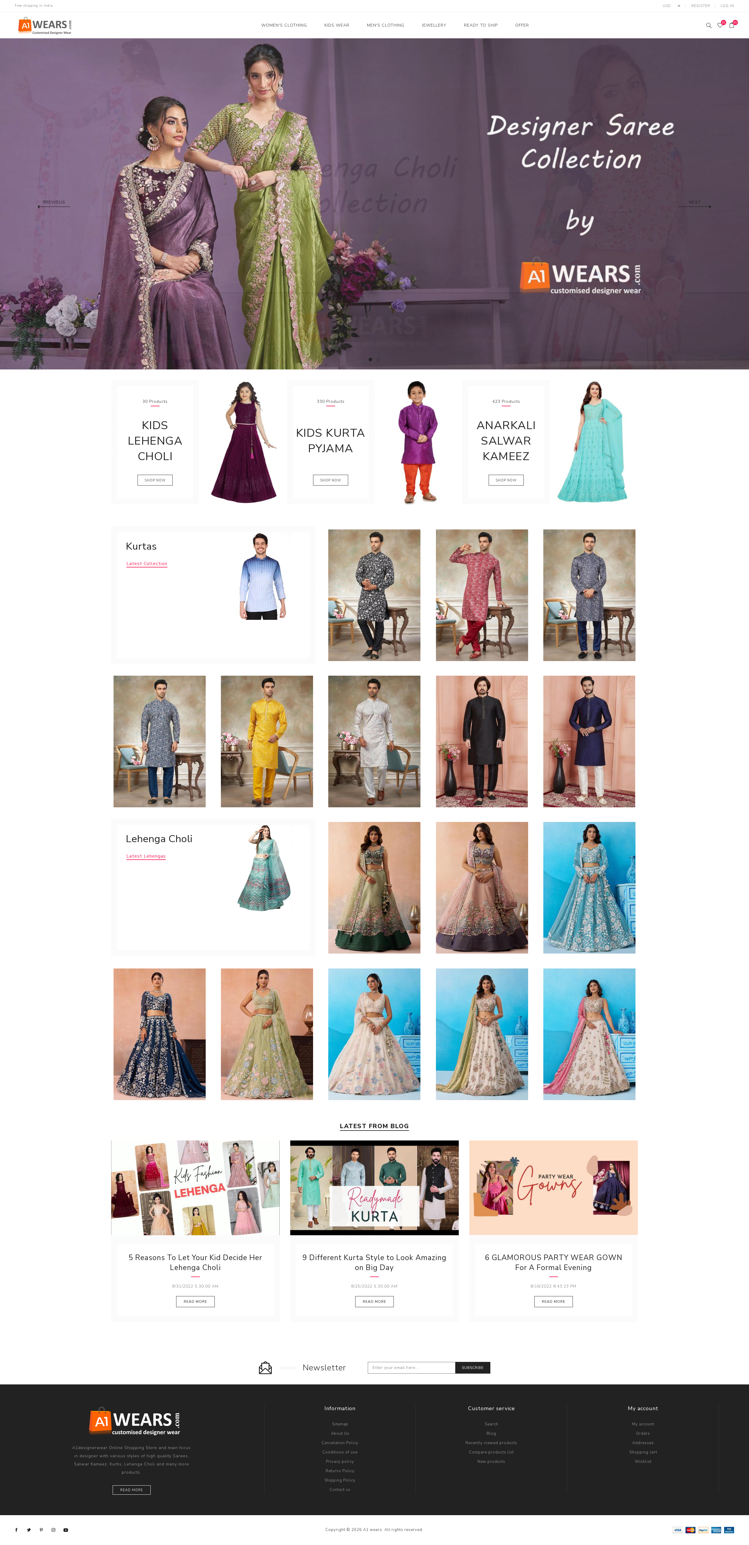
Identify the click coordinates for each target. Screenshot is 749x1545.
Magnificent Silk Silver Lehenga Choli (374, 1030)
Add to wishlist (380, 648)
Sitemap (340, 1424)
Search (491, 1424)
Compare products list (491, 1452)
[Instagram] (53, 1530)
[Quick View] (356, 648)
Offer (522, 25)
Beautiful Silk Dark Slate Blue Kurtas (589, 734)
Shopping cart (643, 1452)
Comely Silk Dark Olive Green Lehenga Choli (374, 883)
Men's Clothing (385, 25)
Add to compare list (368, 648)
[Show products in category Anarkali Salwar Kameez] (594, 442)
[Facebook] (16, 1530)
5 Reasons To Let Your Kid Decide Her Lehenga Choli (195, 1263)
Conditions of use (340, 1452)
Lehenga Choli (159, 839)
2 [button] (378, 359)
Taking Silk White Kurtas (374, 734)
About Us (340, 1433)
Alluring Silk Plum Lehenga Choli (482, 881)
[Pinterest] (41, 1530)
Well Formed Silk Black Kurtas (482, 734)
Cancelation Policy (340, 1443)
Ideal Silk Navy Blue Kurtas (589, 588)
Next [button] (695, 202)
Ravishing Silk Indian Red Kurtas (482, 588)
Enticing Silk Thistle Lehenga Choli (482, 1027)
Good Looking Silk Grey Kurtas (159, 734)
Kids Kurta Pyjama (330, 440)
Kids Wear (336, 25)
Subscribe (473, 1367)
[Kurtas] (261, 576)
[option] (374, 203)
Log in (727, 6)
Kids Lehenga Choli (155, 441)
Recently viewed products (491, 1443)
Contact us (340, 1489)
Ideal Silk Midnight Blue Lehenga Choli (160, 1030)
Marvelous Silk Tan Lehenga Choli (267, 1027)
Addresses (643, 1443)
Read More (195, 1301)
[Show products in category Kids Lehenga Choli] (242, 442)
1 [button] (370, 359)
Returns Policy (340, 1471)
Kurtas (141, 546)
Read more (131, 1490)
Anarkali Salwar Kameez (506, 441)
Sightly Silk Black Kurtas (374, 588)
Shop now (155, 480)
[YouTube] (66, 1530)
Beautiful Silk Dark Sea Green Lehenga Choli (589, 883)
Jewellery (434, 25)
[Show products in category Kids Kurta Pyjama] (418, 442)
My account (643, 1424)
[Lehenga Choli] (261, 868)
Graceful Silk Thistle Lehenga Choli (589, 1027)
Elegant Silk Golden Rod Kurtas (267, 734)
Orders (643, 1433)
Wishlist (643, 1461)
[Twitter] (29, 1530)
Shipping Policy (339, 1480)
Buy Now (392, 648)
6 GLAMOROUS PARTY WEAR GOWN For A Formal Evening (553, 1263)
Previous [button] (54, 202)
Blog (491, 1433)
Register (700, 6)
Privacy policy (340, 1461)
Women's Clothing (284, 25)
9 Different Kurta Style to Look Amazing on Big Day (374, 1263)
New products (491, 1461)
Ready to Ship (481, 25)
